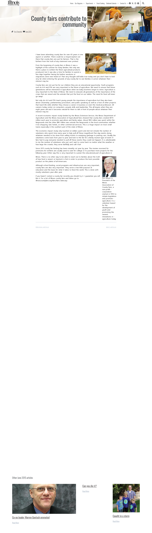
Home (71, 3)
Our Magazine (78, 3)
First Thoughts (18, 31)
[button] (143, 3)
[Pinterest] (138, 3)
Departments (89, 3)
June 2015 (29, 31)
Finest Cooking (101, 3)
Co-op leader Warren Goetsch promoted (31, 517)
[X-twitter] (133, 3)
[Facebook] (130, 3)
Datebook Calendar (111, 3)
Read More (15, 522)
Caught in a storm (121, 516)
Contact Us (123, 3)
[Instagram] (135, 3)
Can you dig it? (89, 486)
